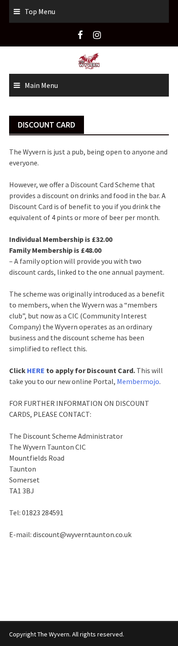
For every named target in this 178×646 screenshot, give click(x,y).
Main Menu (41, 85)
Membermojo (138, 381)
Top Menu (40, 11)
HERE (36, 370)
